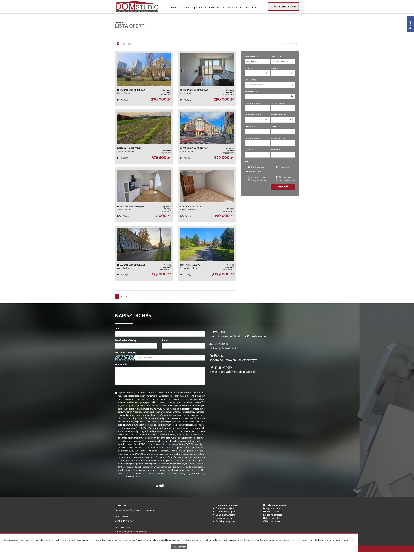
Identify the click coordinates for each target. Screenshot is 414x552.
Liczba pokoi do (278, 103)
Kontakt (256, 8)
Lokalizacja (250, 80)
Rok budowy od (252, 138)
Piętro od (249, 150)
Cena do (274, 68)
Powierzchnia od (253, 115)
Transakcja (276, 56)
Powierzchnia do (278, 115)
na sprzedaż (275, 505)
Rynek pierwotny (258, 167)
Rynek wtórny (284, 167)
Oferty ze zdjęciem (258, 177)
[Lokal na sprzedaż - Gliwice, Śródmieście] (207, 194)
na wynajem (227, 505)
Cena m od (250, 126)
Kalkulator (214, 8)
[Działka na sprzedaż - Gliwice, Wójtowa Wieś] (144, 136)
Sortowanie (289, 43)
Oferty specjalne (285, 177)
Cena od (248, 68)
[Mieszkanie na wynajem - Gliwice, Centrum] (144, 194)
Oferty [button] (183, 8)
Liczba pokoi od (252, 103)
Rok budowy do (278, 138)
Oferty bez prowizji (258, 180)
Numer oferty (251, 91)
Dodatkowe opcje (253, 172)
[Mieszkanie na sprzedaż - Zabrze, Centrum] (144, 253)
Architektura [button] (229, 8)
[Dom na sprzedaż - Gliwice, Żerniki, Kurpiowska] (207, 253)
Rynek (248, 161)
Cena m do (275, 126)
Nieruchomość (251, 56)
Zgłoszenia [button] (198, 8)
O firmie (172, 8)
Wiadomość (121, 364)
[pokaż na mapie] (130, 44)
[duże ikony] (118, 44)
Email (165, 340)
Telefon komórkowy (125, 340)
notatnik (244, 8)
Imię (117, 328)
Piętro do (275, 150)
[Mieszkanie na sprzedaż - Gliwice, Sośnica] (207, 78)
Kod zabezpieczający (125, 352)
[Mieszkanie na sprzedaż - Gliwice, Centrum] (144, 78)
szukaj (281, 187)
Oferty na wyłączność (287, 180)
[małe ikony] (124, 44)
